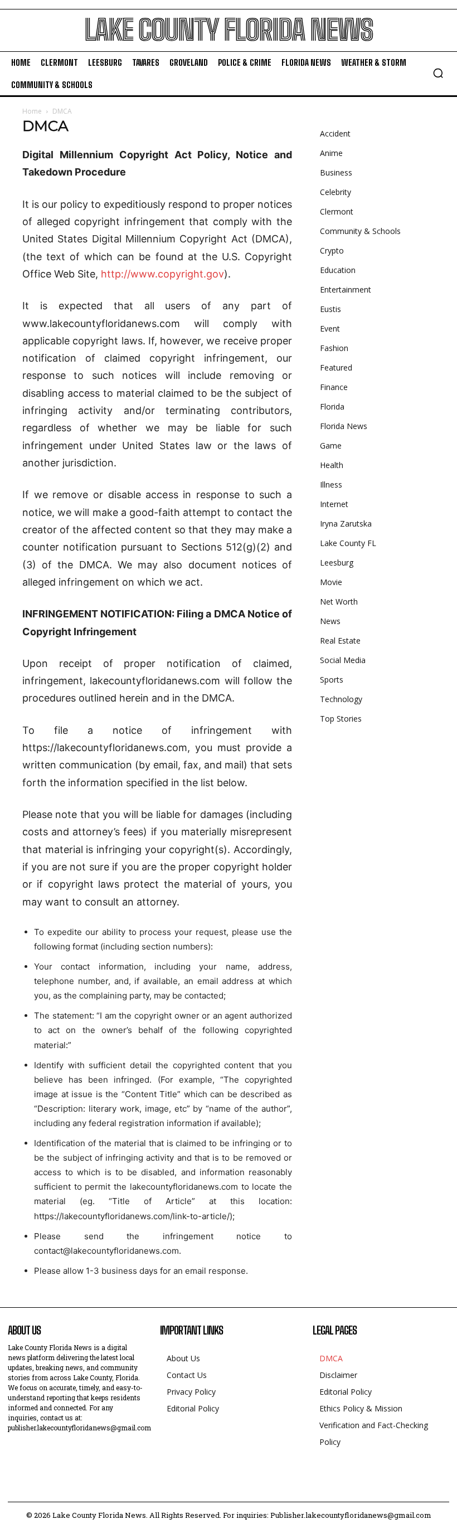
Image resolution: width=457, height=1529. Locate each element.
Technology (341, 699)
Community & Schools (360, 231)
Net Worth (339, 601)
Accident (335, 133)
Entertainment (345, 289)
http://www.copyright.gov (162, 274)
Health (331, 465)
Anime (331, 153)
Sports (331, 679)
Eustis (330, 309)
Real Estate (340, 640)
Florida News (343, 426)
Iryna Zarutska (346, 523)
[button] (438, 73)
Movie (331, 582)
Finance (334, 387)
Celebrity (335, 192)
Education (338, 270)
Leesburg (336, 562)
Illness (331, 484)
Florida (332, 406)
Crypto (332, 250)
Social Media (343, 660)
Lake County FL (348, 543)
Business (336, 172)
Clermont (336, 211)
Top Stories (341, 718)
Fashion (334, 348)
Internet (334, 504)
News (330, 621)
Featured (336, 367)
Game (331, 445)
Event (330, 328)
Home (32, 111)
